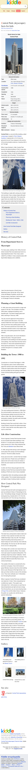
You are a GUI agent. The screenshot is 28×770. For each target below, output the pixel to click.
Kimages (13, 11)
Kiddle (2, 764)
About (13, 764)
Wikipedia (23, 761)
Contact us (3, 766)
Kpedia (18, 11)
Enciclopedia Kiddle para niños (15, 766)
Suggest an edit (18, 748)
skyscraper (5, 136)
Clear (22, 6)
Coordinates (4, 85)
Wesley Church (8, 663)
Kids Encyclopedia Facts (7, 28)
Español (23, 11)
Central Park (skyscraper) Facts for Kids (11, 741)
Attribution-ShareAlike (16, 737)
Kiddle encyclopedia (15, 734)
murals (20, 621)
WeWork (11, 446)
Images (8, 11)
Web (4, 11)
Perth (12, 83)
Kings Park (5, 591)
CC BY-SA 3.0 (17, 759)
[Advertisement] (14, 17)
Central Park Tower (16, 30)
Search (25, 6)
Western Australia (18, 83)
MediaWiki (19, 763)
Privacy (18, 764)
